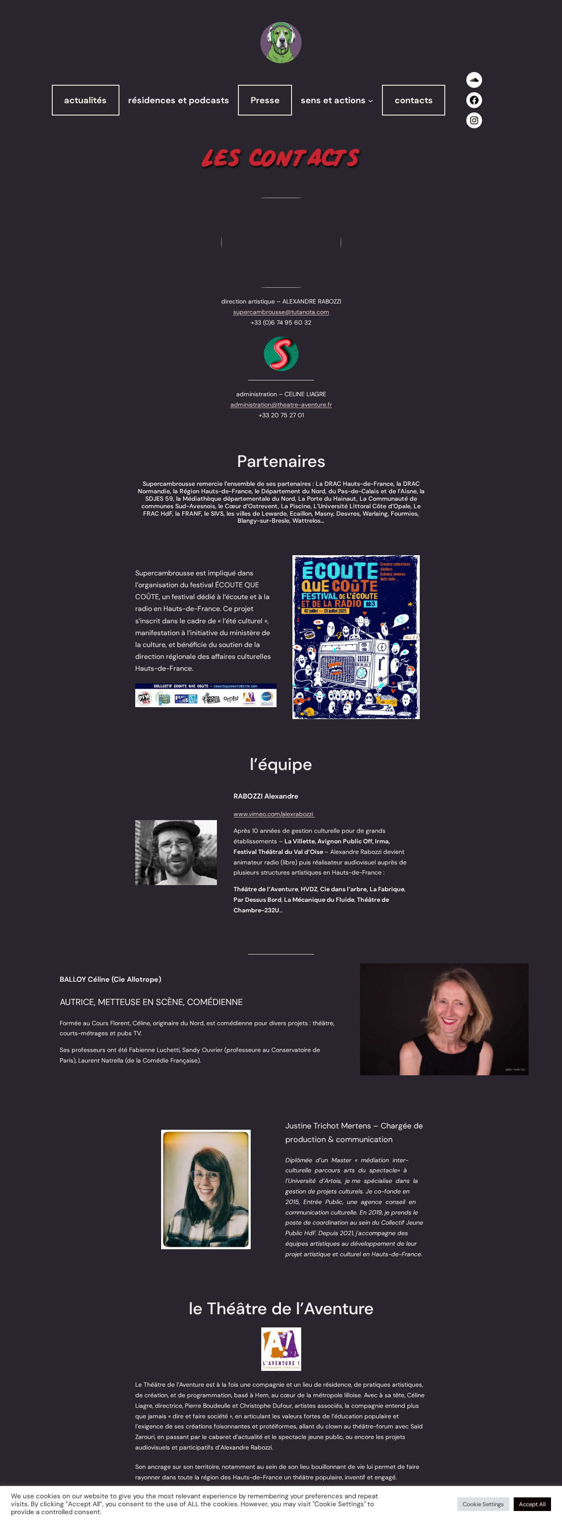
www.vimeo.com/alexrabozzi (274, 814)
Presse (265, 100)
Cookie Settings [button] (483, 1504)
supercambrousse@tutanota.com (281, 312)
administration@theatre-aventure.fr (281, 405)
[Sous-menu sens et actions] (370, 100)
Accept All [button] (532, 1504)
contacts (414, 100)
